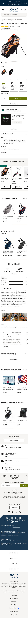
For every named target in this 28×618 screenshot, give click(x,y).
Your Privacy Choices (13, 608)
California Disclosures (14, 611)
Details (6, 464)
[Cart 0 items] (25, 9)
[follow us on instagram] (20, 512)
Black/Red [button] (14, 183)
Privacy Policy (14, 605)
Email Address (5, 484)
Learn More (7, 449)
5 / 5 (26, 277)
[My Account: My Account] (21, 9)
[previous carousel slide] (3, 3)
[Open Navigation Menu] (3, 9)
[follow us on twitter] (13, 512)
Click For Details (18, 493)
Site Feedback (14, 615)
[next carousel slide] (24, 3)
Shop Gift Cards (16, 527)
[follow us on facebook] (16, 512)
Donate (6, 471)
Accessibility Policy (14, 598)
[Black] (12, 72)
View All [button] (25, 199)
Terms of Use (14, 595)
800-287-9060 (16, 592)
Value (2, 284)
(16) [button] (19, 26)
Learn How (18, 111)
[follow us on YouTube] (9, 512)
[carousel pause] (26, 3)
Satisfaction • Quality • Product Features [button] (9, 30)
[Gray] (4, 72)
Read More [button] (3, 152)
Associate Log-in (14, 601)
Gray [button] (1, 183)
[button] (6, 93)
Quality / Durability (3, 281)
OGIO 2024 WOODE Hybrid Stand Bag (5, 179)
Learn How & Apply (8, 544)
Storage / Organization (4, 278)
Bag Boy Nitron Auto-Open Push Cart (17, 179)
